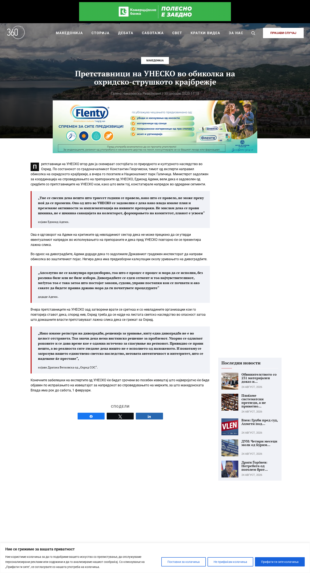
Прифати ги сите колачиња (280, 562)
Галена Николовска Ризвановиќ (136, 94)
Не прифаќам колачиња (230, 562)
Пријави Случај (283, 33)
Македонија (155, 60)
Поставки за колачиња (183, 562)
